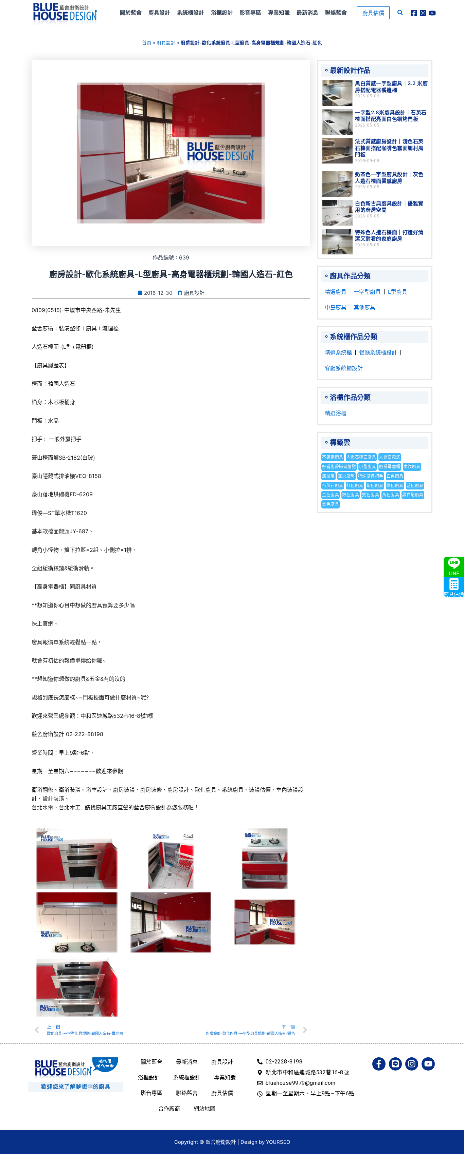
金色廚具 (330, 494)
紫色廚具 (375, 485)
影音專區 (151, 1093)
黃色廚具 (390, 494)
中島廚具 (335, 307)
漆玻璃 (328, 476)
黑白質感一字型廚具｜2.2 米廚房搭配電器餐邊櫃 (391, 86)
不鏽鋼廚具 (332, 457)
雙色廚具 (370, 494)
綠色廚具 (395, 485)
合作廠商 (169, 1108)
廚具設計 (166, 42)
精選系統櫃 (338, 352)
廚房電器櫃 (389, 466)
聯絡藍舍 (187, 1093)
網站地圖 (204, 1108)
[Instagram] (423, 13)
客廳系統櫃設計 (344, 368)
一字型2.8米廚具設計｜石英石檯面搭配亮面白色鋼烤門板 (391, 115)
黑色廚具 (330, 504)
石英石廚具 (332, 485)
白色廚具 (395, 476)
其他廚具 (364, 307)
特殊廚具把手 (370, 476)
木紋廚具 (412, 466)
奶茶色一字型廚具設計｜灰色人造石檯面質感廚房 (389, 177)
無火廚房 (346, 476)
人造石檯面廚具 (361, 457)
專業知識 (225, 1077)
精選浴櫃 (335, 413)
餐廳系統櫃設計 (378, 352)
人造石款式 (389, 457)
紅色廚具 (354, 485)
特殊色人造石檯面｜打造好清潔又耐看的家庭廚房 (389, 235)
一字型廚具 (367, 291)
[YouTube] (432, 13)
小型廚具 (367, 466)
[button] (373, 12)
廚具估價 (222, 1093)
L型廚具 (397, 291)
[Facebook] (413, 13)
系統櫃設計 (186, 1077)
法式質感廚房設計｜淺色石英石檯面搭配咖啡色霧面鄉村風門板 (389, 148)
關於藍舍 (151, 1061)
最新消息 (187, 1061)
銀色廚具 (350, 494)
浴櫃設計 (149, 1077)
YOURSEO (278, 1142)
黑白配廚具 (413, 494)
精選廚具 (335, 291)
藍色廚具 (415, 485)
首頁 (146, 42)
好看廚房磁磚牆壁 (339, 466)
